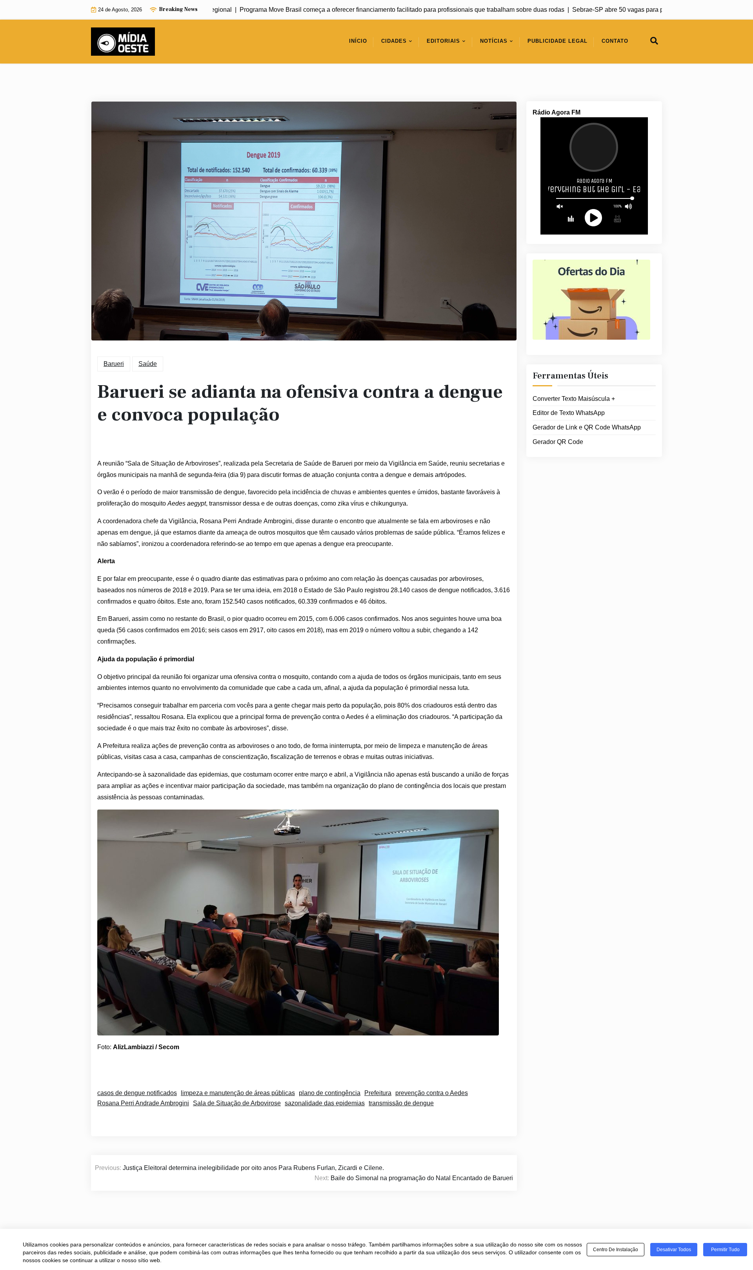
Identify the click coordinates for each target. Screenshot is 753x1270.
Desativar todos (674, 1249)
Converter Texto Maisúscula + (574, 398)
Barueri (114, 363)
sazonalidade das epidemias (325, 1103)
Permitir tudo (725, 1249)
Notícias (493, 41)
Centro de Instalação (615, 1249)
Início (358, 41)
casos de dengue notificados (137, 1093)
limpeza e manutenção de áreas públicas (238, 1093)
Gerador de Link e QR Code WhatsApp (587, 427)
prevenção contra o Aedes (431, 1093)
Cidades (394, 41)
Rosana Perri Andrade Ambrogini (143, 1103)
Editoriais (443, 41)
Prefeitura (377, 1093)
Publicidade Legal (557, 41)
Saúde (147, 363)
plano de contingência (329, 1093)
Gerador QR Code (558, 441)
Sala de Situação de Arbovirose (237, 1103)
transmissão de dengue (401, 1103)
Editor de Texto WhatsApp (569, 412)
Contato (615, 41)
